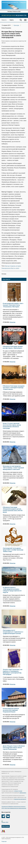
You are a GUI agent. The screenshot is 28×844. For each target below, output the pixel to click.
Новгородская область (8, 268)
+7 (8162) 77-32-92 (18, 791)
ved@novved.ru (22, 792)
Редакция (4, 841)
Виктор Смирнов (10, 266)
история (18, 266)
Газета (12, 20)
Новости (4, 20)
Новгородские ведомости (20, 799)
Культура (16, 25)
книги (17, 268)
